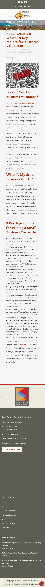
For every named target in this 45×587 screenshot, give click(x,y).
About (4, 507)
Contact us (23, 345)
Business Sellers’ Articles (22, 52)
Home (4, 502)
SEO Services (27, 584)
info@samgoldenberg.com (17, 438)
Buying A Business (9, 515)
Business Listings (8, 523)
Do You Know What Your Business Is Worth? (19, 553)
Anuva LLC (37, 584)
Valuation (10, 55)
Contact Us (6, 528)
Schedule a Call (11, 449)
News (4, 519)
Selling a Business (9, 511)
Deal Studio (18, 584)
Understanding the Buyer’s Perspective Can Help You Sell (22, 544)
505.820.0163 (12, 435)
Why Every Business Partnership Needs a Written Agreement (22, 561)
